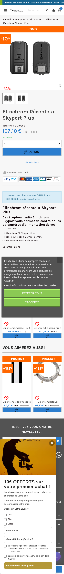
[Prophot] (17, 10)
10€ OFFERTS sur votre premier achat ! (27, 484)
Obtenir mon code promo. (20, 565)
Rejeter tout (32, 293)
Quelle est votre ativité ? (16, 509)
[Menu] (5, 10)
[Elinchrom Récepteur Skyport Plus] (59, 85)
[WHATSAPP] (59, 455)
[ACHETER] (16, 335)
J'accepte (32, 302)
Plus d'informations (15, 285)
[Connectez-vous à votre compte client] (55, 10)
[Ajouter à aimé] (6, 324)
